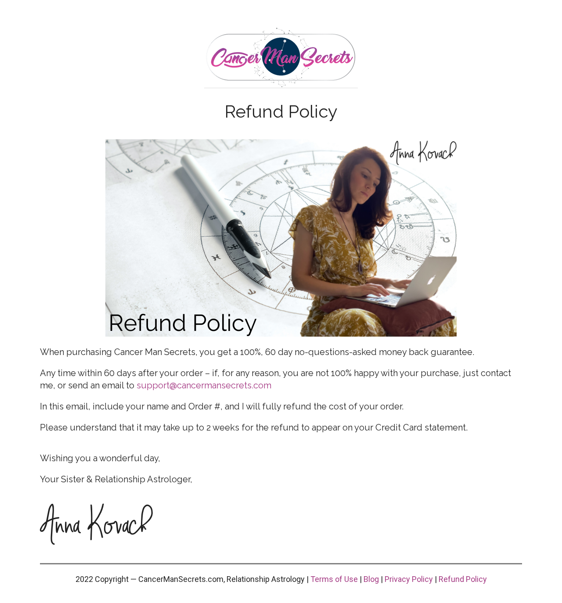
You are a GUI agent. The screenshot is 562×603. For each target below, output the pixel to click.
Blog (371, 579)
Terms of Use (334, 579)
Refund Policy (463, 579)
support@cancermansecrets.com (204, 385)
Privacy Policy (409, 579)
